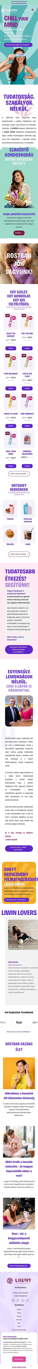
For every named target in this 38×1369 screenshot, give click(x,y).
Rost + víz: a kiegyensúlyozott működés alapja (19, 1238)
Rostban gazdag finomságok (17, 45)
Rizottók (19, 1316)
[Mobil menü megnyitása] (36, 10)
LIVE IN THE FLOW (27, 375)
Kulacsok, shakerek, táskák (19, 1330)
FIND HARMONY (27, 414)
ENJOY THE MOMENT (10, 334)
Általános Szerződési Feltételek (19, 1350)
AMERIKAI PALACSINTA (27, 452)
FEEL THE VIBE (27, 333)
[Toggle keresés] (25, 10)
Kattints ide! (24, 1)
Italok (19, 1323)
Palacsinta (19, 1320)
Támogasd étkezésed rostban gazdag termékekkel (18, 649)
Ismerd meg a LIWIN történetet (18, 848)
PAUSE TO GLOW (11, 414)
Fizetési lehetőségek (19, 1346)
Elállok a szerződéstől (19, 1356)
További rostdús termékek (18, 474)
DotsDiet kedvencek (19, 1333)
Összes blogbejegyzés (18, 1266)
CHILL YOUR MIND (11, 452)
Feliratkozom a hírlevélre (16, 900)
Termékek (18, 233)
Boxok (19, 1326)
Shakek (19, 1313)
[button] (10, 348)
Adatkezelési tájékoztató (19, 1353)
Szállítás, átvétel (19, 1343)
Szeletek (19, 1309)
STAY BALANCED (11, 373)
